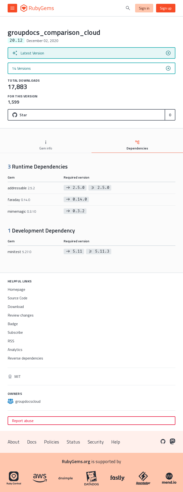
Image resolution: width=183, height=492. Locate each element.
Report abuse (23, 420)
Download (16, 306)
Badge (13, 324)
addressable (21, 188)
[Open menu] (12, 8)
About (14, 441)
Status (73, 441)
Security (96, 441)
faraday (19, 199)
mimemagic (22, 211)
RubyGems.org (76, 461)
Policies (51, 441)
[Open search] (128, 8)
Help (115, 441)
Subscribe (15, 332)
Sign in (144, 8)
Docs (31, 441)
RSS (11, 341)
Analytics (15, 349)
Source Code (17, 298)
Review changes (21, 315)
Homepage (16, 289)
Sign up (166, 8)
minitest (19, 251)
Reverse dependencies (25, 358)
